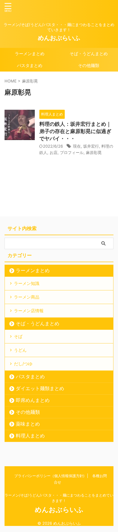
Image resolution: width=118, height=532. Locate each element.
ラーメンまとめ (29, 53)
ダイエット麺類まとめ (40, 388)
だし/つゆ (23, 363)
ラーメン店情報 (29, 310)
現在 (77, 146)
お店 (53, 152)
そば (18, 336)
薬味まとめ (28, 424)
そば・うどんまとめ (89, 53)
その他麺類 (88, 65)
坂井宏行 (91, 146)
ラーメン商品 (26, 296)
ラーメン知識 (26, 283)
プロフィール (72, 152)
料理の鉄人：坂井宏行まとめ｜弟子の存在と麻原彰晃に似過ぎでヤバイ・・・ (75, 131)
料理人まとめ (30, 436)
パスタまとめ (29, 65)
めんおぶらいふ (59, 38)
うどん (20, 350)
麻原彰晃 (94, 152)
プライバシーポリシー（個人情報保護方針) (49, 475)
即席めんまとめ (33, 400)
